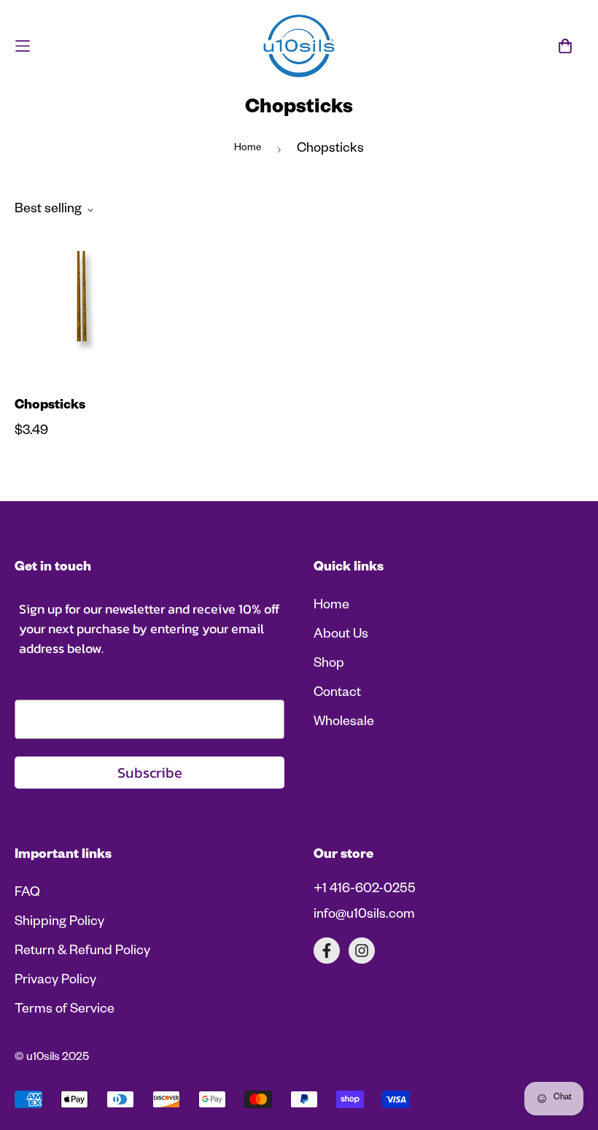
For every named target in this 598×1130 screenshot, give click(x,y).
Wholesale (344, 723)
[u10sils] (299, 46)
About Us (341, 635)
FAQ (27, 893)
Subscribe (149, 772)
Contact (337, 693)
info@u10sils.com (364, 915)
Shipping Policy (59, 923)
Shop (329, 664)
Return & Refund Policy (82, 952)
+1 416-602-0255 (365, 890)
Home (247, 149)
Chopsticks (50, 406)
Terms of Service (64, 1010)
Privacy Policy (55, 981)
